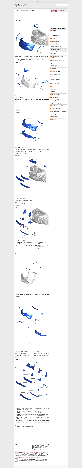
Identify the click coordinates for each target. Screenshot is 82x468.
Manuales (16, 1)
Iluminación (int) (54, 102)
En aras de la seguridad (55, 33)
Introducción (53, 88)
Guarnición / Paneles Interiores (56, 100)
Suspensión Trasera (54, 116)
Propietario (21, 1)
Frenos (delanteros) (54, 76)
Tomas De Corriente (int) (55, 108)
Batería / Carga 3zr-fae (55, 83)
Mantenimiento (53, 89)
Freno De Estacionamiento (55, 74)
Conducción (53, 38)
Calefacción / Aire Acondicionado (56, 95)
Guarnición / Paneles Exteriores (56, 66)
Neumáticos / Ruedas (54, 113)
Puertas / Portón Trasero (55, 71)
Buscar (52, 1)
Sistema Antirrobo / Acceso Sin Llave (57, 105)
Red (51, 86)
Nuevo (34, 1)
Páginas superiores (40, 1)
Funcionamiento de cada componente (57, 36)
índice (52, 47)
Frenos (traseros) (54, 77)
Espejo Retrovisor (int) (55, 99)
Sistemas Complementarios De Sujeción (58, 106)
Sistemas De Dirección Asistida (56, 62)
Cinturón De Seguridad (55, 97)
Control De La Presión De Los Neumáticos (58, 111)
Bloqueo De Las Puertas (55, 94)
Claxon (52, 63)
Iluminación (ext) (54, 68)
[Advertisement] (32, 16)
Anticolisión (53, 91)
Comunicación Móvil (54, 54)
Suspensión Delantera (55, 114)
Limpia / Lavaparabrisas (55, 69)
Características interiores (55, 41)
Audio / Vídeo (53, 53)
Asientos (52, 92)
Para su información (54, 30)
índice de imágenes (54, 32)
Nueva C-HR (30, 1)
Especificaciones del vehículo (56, 46)
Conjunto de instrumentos (55, 35)
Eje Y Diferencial (54, 119)
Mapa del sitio (47, 1)
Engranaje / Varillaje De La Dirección (57, 60)
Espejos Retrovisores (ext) (55, 65)
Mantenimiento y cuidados (55, 43)
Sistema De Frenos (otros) (55, 79)
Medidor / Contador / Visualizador (57, 103)
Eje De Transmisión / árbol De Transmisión (58, 117)
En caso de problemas (55, 44)
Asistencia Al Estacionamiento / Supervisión (58, 51)
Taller (26, 1)
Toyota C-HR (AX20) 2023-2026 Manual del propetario (58, 11)
